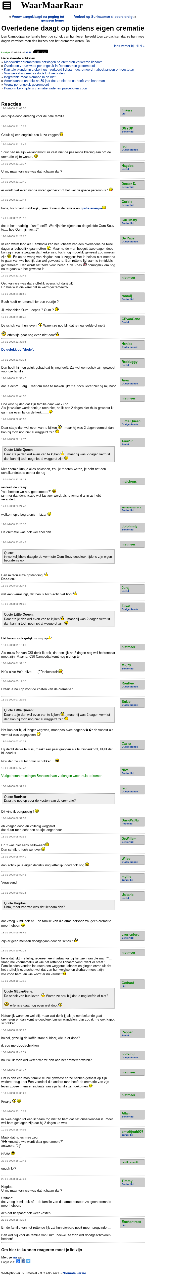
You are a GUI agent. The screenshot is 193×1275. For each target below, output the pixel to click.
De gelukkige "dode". (17, 349)
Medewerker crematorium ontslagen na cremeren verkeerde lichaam (53, 62)
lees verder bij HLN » (129, 46)
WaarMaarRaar (52, 5)
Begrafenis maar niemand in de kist (30, 77)
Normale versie (74, 1273)
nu (15, 1257)
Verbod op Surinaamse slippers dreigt (103, 17)
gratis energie (91, 208)
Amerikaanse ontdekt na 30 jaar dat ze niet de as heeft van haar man (54, 81)
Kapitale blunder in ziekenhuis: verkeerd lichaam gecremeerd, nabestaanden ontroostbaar (69, 69)
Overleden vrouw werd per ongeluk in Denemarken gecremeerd (49, 66)
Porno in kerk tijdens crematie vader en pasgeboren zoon (45, 88)
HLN (28, 52)
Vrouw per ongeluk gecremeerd (26, 84)
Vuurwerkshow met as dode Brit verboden (34, 73)
